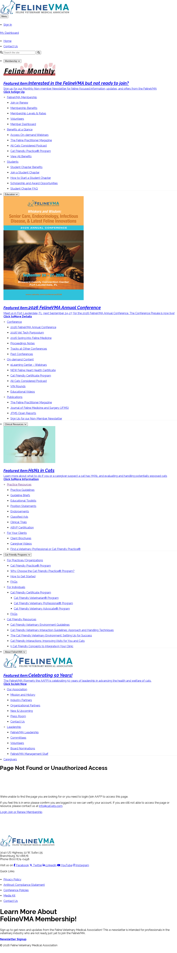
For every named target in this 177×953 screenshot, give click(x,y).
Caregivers (10, 759)
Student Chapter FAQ (24, 188)
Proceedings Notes (22, 343)
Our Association (17, 689)
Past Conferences (21, 354)
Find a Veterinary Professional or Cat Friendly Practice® (45, 549)
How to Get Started (22, 576)
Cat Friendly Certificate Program (30, 375)
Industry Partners (21, 700)
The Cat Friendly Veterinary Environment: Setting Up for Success (51, 635)
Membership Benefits (23, 108)
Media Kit (9, 895)
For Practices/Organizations (25, 560)
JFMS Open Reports (23, 413)
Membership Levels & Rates (28, 113)
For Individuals (16, 587)
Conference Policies (16, 890)
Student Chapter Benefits (26, 167)
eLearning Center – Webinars (28, 364)
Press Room (18, 716)
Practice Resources (19, 484)
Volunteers (17, 118)
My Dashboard (9, 32)
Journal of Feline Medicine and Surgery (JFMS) (39, 407)
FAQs (13, 581)
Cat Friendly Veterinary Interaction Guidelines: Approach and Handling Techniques (62, 630)
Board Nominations (22, 748)
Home (7, 41)
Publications (14, 397)
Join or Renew (19, 102)
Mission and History (22, 694)
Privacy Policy (12, 879)
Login (4, 812)
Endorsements (19, 511)
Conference (14, 322)
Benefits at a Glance (19, 129)
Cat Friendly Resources (21, 619)
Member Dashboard (23, 124)
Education (10, 194)
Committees (18, 737)
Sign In (7, 24)
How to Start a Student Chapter (30, 178)
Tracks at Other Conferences (28, 348)
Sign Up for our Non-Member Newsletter (36, 418)
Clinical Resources (14, 424)
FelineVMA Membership (22, 97)
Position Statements (23, 506)
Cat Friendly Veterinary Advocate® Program (42, 608)
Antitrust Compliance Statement (24, 884)
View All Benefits (21, 156)
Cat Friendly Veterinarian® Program (36, 598)
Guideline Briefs (20, 495)
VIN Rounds (18, 386)
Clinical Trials (18, 522)
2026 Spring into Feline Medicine (31, 338)
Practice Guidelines (22, 490)
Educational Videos (22, 391)
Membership (11, 61)
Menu (4, 16)
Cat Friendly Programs (16, 554)
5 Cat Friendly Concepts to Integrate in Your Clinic (41, 646)
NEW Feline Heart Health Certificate (33, 370)
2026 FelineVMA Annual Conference (33, 327)
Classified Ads (19, 516)
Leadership (14, 727)
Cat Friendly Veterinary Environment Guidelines (40, 624)
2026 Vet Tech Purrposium (27, 332)
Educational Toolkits (23, 500)
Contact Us (10, 46)
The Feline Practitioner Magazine (31, 140)
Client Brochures (20, 538)
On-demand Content (20, 359)
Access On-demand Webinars (29, 135)
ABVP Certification (22, 527)
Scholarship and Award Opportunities (34, 183)
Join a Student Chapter (24, 172)
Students (12, 161)
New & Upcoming (21, 710)
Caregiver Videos (21, 543)
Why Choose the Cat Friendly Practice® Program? (42, 571)
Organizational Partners (25, 705)
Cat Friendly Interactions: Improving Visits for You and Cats (47, 640)
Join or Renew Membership (25, 812)
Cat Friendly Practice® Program (30, 151)
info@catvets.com (50, 806)
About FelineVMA (14, 652)
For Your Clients (17, 533)
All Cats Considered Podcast (28, 145)
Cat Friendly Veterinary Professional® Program (43, 603)
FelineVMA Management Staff (29, 753)
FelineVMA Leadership (24, 732)
